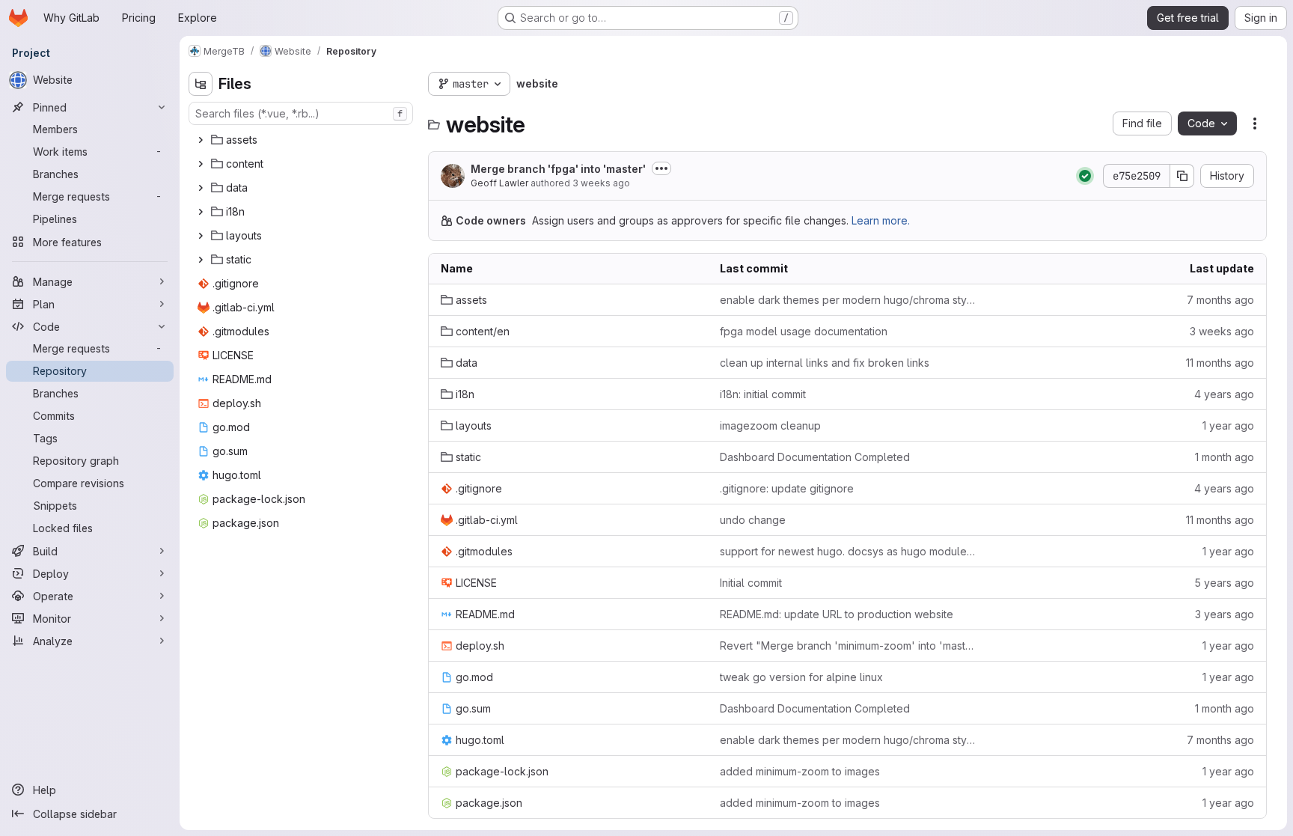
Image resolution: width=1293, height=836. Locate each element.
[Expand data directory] (201, 188)
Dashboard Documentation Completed (815, 457)
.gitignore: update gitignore (787, 488)
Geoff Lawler (499, 183)
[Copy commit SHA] (1182, 176)
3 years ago (1224, 614)
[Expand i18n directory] (201, 212)
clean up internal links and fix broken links (824, 362)
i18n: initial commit (763, 394)
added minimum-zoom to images (800, 771)
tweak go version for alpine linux (801, 677)
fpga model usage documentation (803, 331)
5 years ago (1224, 582)
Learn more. (881, 220)
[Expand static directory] (201, 260)
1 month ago (1224, 457)
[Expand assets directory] (201, 140)
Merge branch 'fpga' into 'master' (558, 168)
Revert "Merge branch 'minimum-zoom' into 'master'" (847, 645)
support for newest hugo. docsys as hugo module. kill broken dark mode (847, 551)
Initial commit (751, 582)
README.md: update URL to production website (836, 614)
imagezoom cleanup (770, 425)
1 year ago (1228, 425)
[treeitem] (302, 140)
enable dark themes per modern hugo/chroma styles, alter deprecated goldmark (847, 299)
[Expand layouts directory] (201, 236)
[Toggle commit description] (661, 168)
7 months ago (1220, 299)
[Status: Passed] (1085, 176)
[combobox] (301, 113)
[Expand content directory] (201, 164)
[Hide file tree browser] (201, 84)
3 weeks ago (601, 183)
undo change (753, 519)
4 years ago (1224, 394)
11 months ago (1220, 362)
